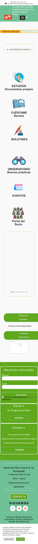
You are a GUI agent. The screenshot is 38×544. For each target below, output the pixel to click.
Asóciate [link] (19, 417)
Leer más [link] (19, 282)
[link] (8, 17)
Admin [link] (13, 269)
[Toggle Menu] (22, 18)
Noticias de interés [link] (16, 271)
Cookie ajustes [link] (8, 539)
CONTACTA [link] (19, 496)
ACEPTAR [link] (20, 539)
